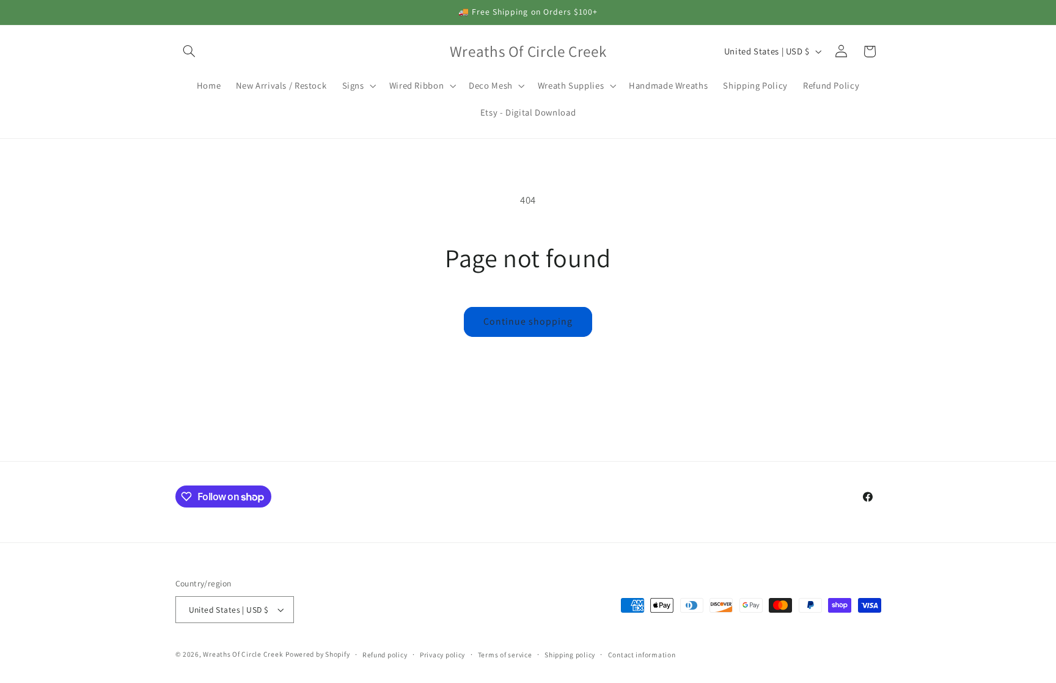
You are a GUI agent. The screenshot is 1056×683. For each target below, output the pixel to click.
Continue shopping (528, 321)
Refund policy (385, 654)
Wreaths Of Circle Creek (243, 654)
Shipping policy (569, 654)
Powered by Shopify (317, 654)
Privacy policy (442, 654)
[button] (189, 51)
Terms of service (505, 654)
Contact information (642, 654)
